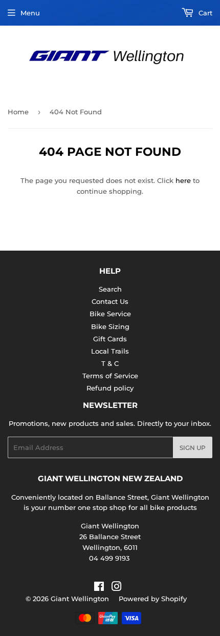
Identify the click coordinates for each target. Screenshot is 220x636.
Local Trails (110, 351)
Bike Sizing (110, 326)
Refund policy (110, 388)
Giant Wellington (80, 598)
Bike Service (110, 314)
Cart (204, 13)
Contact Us (110, 301)
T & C (110, 363)
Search (110, 289)
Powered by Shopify (153, 598)
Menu (30, 13)
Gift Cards (110, 339)
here (183, 180)
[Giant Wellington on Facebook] (99, 588)
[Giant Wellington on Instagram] (117, 588)
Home (18, 112)
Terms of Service (110, 376)
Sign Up (193, 448)
